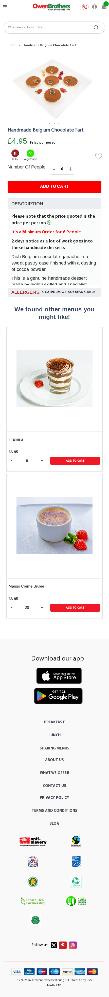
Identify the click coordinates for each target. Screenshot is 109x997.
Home (12, 45)
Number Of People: (27, 167)
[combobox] (54, 28)
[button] (50, 123)
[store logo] (51, 7)
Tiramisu (16, 439)
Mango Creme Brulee (26, 586)
